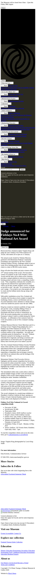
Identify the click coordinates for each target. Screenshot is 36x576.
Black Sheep (12, 573)
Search (3, 167)
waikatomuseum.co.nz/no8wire (18, 435)
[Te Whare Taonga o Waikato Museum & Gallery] (18, 43)
